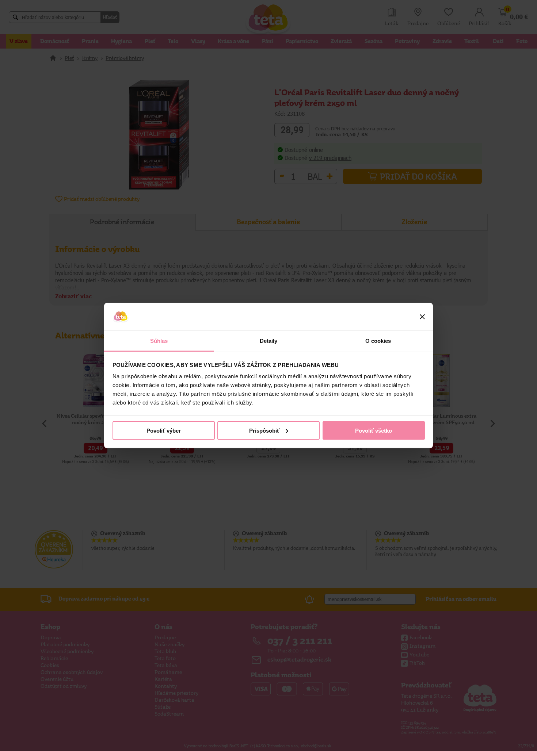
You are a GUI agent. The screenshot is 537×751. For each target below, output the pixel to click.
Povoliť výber (163, 430)
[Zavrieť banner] (422, 316)
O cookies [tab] (378, 341)
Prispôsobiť (264, 430)
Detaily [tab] (269, 341)
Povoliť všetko (373, 430)
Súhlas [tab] (159, 341)
